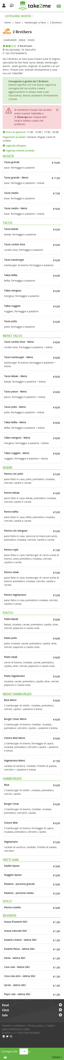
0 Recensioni (24, 46)
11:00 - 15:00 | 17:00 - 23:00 (32, 132)
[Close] (57, 110)
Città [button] (5, 1010)
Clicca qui (22, 117)
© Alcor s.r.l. (9, 1032)
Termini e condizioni (13, 1025)
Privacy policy (36, 1025)
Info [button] (5, 1015)
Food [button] (5, 1005)
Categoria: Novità (18, 16)
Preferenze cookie (19, 1029)
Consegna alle (9, 1051)
